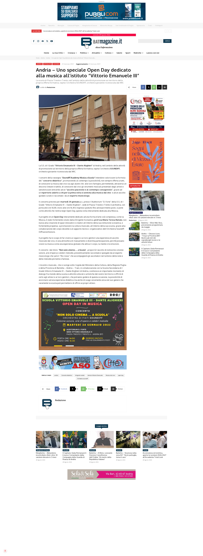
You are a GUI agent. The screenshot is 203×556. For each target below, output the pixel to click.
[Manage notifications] (5, 551)
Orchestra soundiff (82, 378)
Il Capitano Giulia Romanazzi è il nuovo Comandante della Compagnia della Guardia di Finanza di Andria (152, 251)
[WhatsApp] (154, 87)
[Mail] (42, 41)
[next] (170, 31)
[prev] (166, 31)
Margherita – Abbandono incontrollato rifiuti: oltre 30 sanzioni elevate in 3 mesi (71, 31)
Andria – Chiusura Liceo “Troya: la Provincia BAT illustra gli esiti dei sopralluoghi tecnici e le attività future (150, 238)
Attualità (47, 64)
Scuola (145, 450)
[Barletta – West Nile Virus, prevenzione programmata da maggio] (134, 226)
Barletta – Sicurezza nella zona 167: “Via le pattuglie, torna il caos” (126, 455)
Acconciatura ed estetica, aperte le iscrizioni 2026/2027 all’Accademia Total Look (154, 455)
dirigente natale (79, 375)
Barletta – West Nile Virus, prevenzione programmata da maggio (152, 225)
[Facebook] (33, 41)
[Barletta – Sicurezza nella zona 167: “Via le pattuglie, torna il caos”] (128, 439)
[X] (47, 41)
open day (120, 375)
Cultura (56, 64)
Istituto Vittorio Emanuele (95, 375)
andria (56, 375)
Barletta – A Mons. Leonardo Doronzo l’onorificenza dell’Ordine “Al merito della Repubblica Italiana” (100, 456)
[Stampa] (164, 87)
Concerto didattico (66, 375)
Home (37, 58)
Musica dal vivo (110, 375)
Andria (43, 58)
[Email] (159, 87)
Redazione (51, 87)
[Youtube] (51, 41)
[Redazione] (38, 87)
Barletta (132, 228)
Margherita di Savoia (136, 212)
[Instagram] (38, 41)
